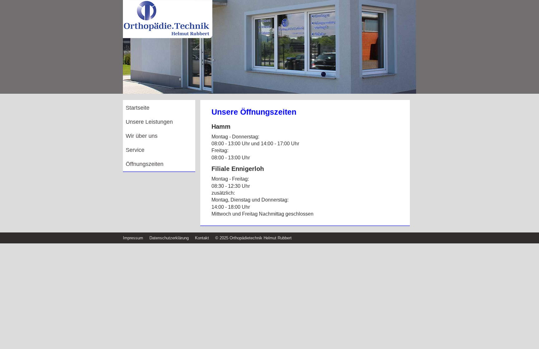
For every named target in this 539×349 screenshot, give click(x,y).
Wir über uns (142, 136)
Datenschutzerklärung (169, 238)
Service (135, 150)
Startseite (137, 108)
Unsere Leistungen (149, 122)
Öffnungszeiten (144, 164)
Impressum (133, 238)
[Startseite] (168, 37)
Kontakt (202, 238)
